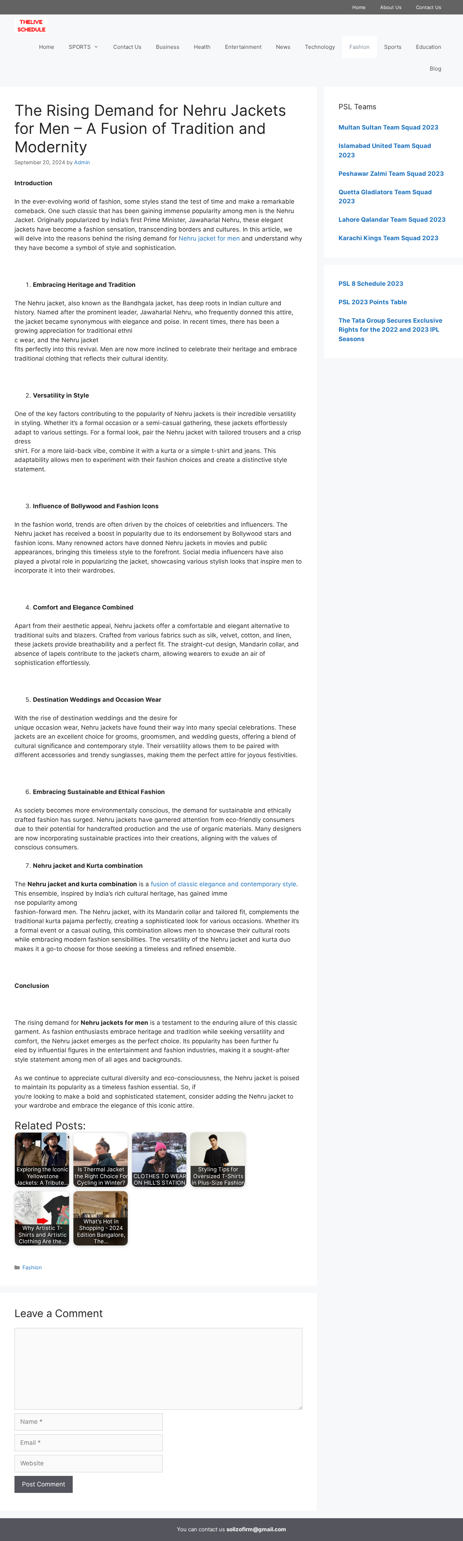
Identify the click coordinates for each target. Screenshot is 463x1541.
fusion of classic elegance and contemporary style (223, 884)
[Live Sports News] (32, 25)
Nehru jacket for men (209, 238)
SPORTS (80, 46)
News (283, 46)
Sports (393, 46)
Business (167, 46)
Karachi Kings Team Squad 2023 (388, 238)
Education (428, 46)
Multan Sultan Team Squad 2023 (388, 127)
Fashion (359, 46)
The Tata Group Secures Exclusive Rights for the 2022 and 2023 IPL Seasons (390, 330)
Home (359, 7)
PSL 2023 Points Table (373, 302)
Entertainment (243, 46)
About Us (391, 7)
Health (202, 46)
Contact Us (428, 7)
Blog (435, 68)
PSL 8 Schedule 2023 (371, 283)
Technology (320, 46)
